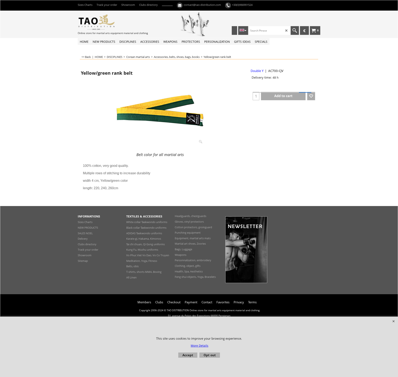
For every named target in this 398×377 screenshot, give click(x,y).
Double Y (257, 71)
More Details (199, 346)
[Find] (295, 30)
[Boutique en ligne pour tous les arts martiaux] (109, 22)
